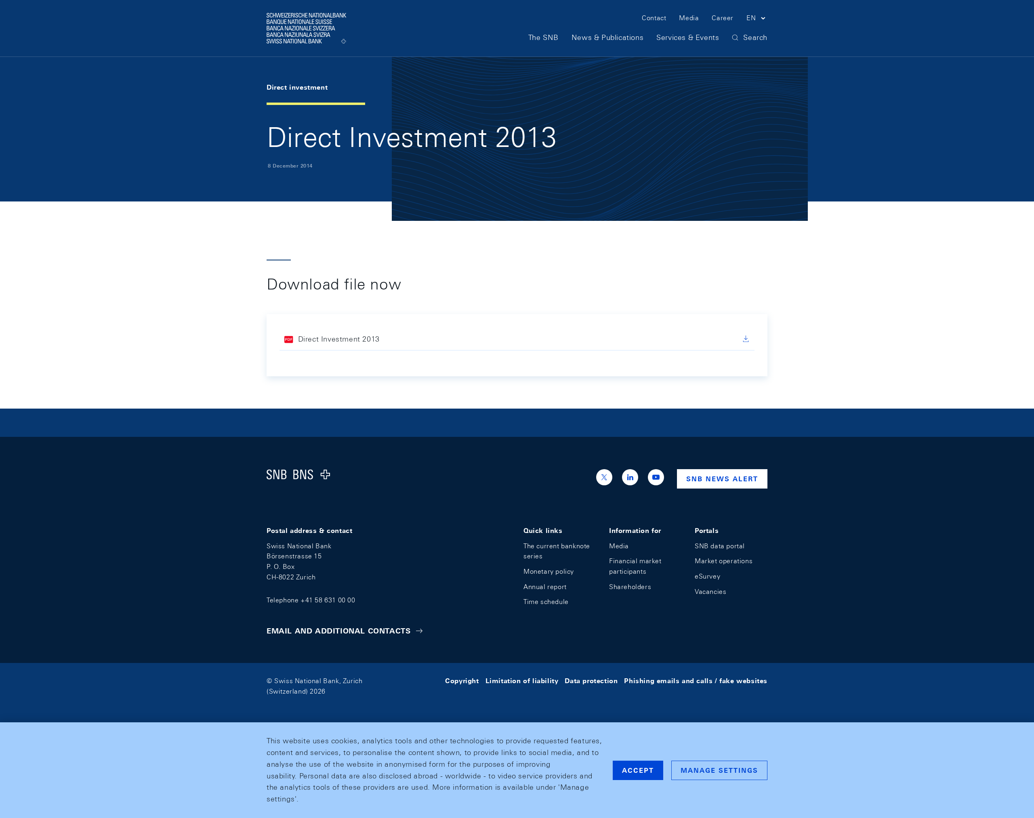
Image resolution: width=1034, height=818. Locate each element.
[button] (756, 19)
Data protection (591, 681)
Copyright (462, 681)
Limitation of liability (522, 681)
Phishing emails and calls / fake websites (695, 681)
